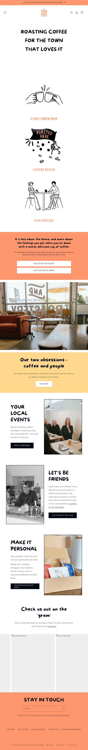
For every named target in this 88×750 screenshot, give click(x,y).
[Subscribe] (63, 708)
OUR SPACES (44, 220)
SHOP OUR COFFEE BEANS (43, 270)
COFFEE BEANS (44, 169)
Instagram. (52, 626)
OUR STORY (44, 384)
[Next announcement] (83, 2)
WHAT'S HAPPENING (22, 445)
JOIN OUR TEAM (53, 729)
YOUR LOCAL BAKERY (38, 729)
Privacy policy (61, 745)
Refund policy (50, 745)
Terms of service (72, 745)
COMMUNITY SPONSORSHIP (71, 729)
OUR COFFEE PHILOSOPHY (43, 263)
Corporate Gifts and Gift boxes (24, 586)
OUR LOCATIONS (23, 729)
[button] (5, 12)
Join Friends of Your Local (62, 515)
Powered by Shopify (38, 745)
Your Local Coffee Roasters (24, 745)
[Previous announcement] (4, 2)
